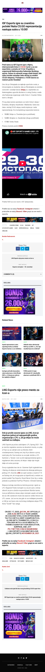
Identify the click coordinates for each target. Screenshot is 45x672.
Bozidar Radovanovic (8, 35)
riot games (21, 561)
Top (3, 19)
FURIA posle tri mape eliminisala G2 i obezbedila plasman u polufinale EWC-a (32, 373)
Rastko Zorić (5, 399)
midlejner (5, 561)
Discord (19, 211)
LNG (18, 473)
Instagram (29, 209)
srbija (32, 228)
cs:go (21, 225)
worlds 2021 (29, 561)
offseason (13, 561)
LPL (36, 558)
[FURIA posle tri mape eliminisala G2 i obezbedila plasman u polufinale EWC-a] (33, 360)
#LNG (14, 514)
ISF (33, 225)
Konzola (20, 665)
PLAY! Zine (29, 665)
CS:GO (23, 67)
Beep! (36, 665)
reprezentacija (23, 228)
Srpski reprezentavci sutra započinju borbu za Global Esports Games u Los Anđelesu (11, 347)
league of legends (19, 558)
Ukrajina (4, 230)
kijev (16, 228)
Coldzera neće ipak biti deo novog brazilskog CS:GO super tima (22, 588)
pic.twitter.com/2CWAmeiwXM (22, 529)
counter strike (14, 225)
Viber (25, 211)
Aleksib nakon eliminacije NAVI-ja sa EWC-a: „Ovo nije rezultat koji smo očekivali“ (32, 347)
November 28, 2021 (30, 533)
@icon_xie (25, 512)
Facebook (20, 209)
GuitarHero (10, 665)
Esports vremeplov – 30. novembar (22, 267)
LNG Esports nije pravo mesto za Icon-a (22, 258)
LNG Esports (29, 558)
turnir (37, 228)
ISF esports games (7, 228)
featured (27, 225)
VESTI (3, 342)
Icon (11, 558)
